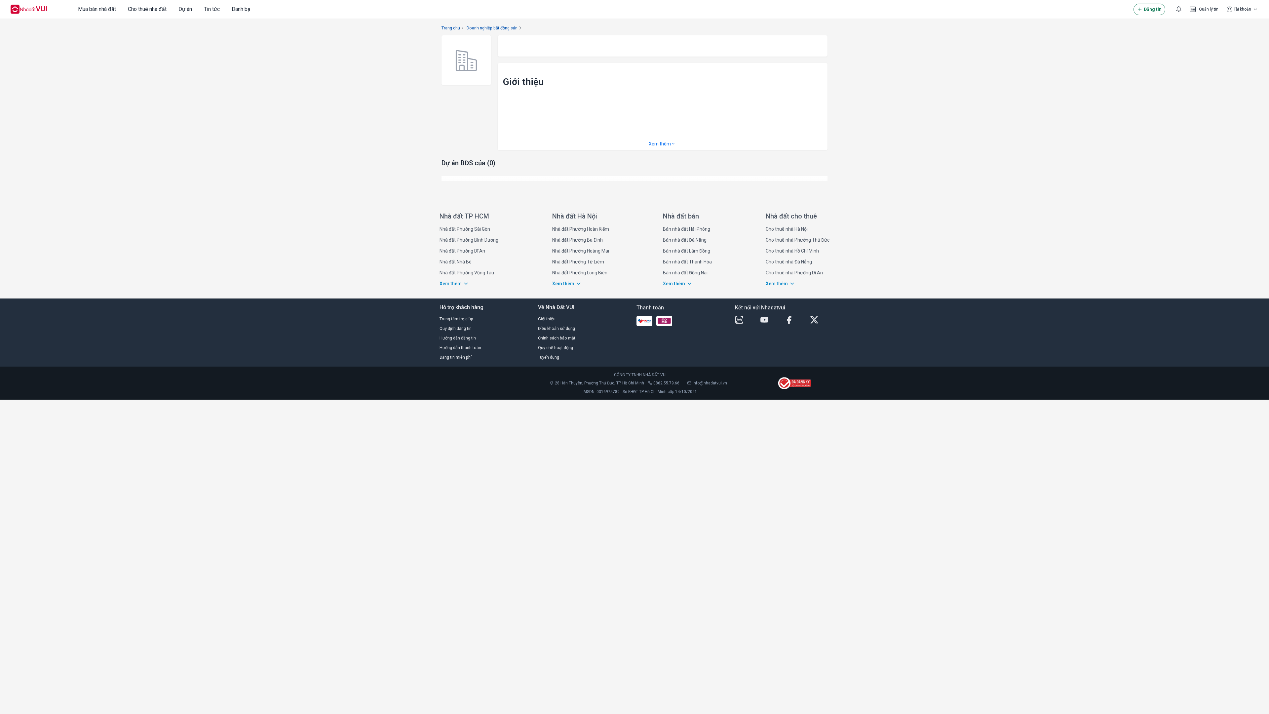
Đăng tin (1153, 9)
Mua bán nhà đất (97, 9)
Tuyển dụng (548, 357)
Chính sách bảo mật (556, 338)
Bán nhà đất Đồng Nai (685, 272)
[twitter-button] (820, 320)
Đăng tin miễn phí (456, 357)
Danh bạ (241, 9)
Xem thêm (660, 143)
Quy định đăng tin (456, 328)
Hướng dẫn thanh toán (460, 347)
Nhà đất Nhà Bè (456, 261)
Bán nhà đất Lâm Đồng (686, 251)
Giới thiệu (547, 318)
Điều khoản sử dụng (556, 328)
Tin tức (212, 9)
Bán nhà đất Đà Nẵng (685, 240)
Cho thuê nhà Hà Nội (787, 229)
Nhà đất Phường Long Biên (579, 272)
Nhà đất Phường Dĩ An (462, 251)
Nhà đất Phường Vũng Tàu (467, 272)
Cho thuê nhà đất (147, 9)
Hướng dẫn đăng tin (458, 338)
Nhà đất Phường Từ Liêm (578, 261)
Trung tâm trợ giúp (456, 318)
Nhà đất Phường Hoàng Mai (580, 251)
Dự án (185, 9)
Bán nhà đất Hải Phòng (686, 229)
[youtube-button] (770, 320)
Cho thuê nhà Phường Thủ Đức (797, 240)
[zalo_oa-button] (745, 320)
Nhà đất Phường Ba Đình (577, 240)
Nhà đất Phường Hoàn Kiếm (580, 229)
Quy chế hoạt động (555, 347)
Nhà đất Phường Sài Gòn (465, 229)
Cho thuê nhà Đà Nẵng (789, 261)
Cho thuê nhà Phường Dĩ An (794, 272)
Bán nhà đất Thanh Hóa (687, 261)
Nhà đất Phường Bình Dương (469, 240)
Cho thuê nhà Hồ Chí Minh (792, 251)
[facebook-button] (795, 320)
